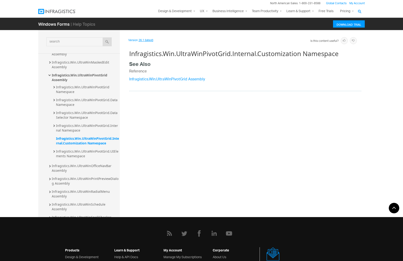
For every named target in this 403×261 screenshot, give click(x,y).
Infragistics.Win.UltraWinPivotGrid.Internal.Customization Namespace (87, 140)
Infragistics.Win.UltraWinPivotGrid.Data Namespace (87, 102)
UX (202, 11)
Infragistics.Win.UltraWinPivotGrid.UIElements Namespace (87, 153)
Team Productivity (265, 11)
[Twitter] (184, 233)
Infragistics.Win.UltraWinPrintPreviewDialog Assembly (85, 181)
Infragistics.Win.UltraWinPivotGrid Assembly (80, 77)
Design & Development (82, 257)
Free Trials (326, 11)
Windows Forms (54, 24)
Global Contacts (336, 3)
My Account (357, 3)
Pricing (345, 11)
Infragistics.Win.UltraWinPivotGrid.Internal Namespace (87, 127)
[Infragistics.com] (61, 11)
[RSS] (169, 233)
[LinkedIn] (214, 233)
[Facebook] (199, 233)
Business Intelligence (228, 11)
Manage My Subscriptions (182, 257)
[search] (107, 41)
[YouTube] (229, 233)
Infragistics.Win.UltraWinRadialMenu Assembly (81, 193)
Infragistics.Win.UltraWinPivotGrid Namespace (83, 89)
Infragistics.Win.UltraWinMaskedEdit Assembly (81, 64)
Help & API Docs (126, 257)
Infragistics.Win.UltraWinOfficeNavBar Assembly (82, 168)
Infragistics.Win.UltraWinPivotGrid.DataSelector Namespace (87, 115)
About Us (219, 257)
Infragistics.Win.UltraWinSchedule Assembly (79, 206)
